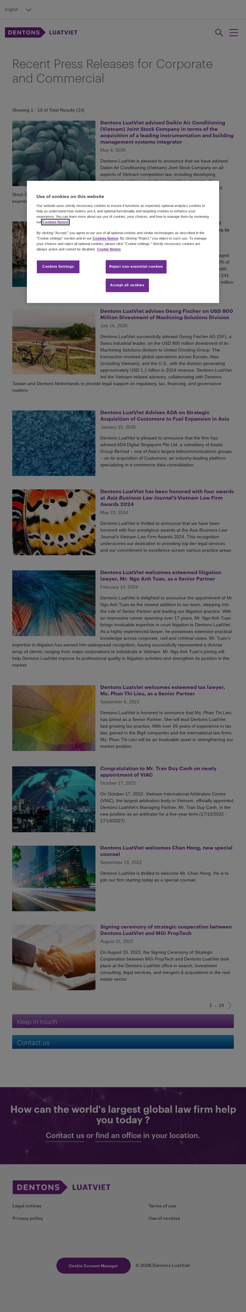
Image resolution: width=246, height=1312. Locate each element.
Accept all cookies (127, 285)
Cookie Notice (109, 249)
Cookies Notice (55, 222)
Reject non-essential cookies (136, 267)
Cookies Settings (58, 267)
